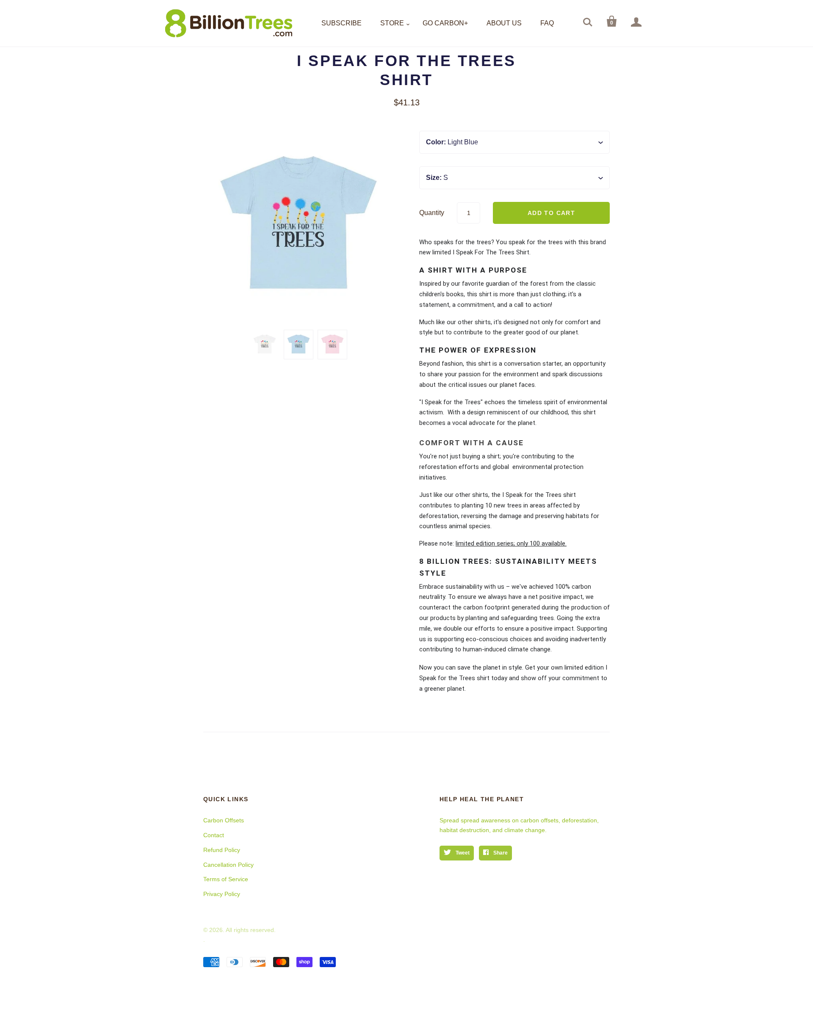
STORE (392, 23)
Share (500, 853)
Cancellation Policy (228, 864)
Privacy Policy (221, 894)
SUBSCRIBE (341, 23)
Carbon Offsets (223, 820)
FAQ (547, 23)
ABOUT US (504, 23)
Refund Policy (221, 850)
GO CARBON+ (445, 23)
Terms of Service (225, 879)
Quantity (431, 212)
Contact (213, 835)
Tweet (462, 853)
